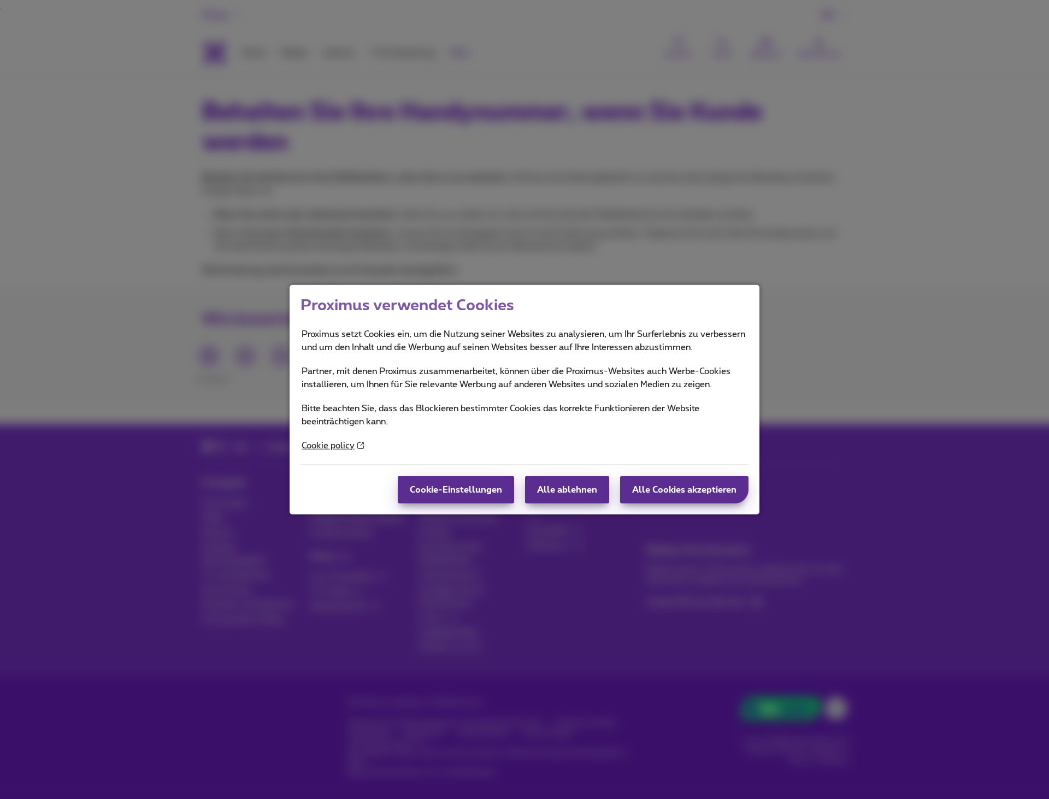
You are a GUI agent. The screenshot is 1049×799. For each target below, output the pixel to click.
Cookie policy (328, 445)
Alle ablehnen (567, 490)
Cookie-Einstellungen (456, 490)
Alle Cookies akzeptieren (684, 490)
